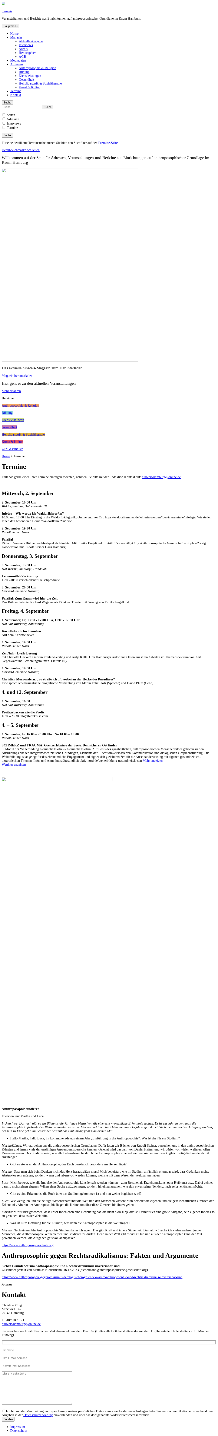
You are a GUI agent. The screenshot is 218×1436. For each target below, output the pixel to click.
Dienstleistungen (30, 75)
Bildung (24, 72)
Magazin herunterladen (17, 375)
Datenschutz (18, 1430)
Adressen (16, 64)
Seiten (10, 115)
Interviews (26, 45)
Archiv (23, 49)
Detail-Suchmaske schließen (21, 150)
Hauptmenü (10, 26)
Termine (15, 91)
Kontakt (15, 95)
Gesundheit (26, 79)
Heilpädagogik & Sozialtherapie (40, 83)
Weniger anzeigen (14, 764)
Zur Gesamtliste (12, 449)
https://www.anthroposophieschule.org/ (28, 1245)
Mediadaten (18, 60)
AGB (22, 56)
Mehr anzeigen (153, 760)
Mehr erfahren (11, 391)
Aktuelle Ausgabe (31, 41)
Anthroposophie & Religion (37, 68)
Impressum (17, 1427)
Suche (7, 102)
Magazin (16, 37)
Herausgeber (27, 53)
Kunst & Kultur (29, 87)
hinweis (7, 11)
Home (14, 33)
